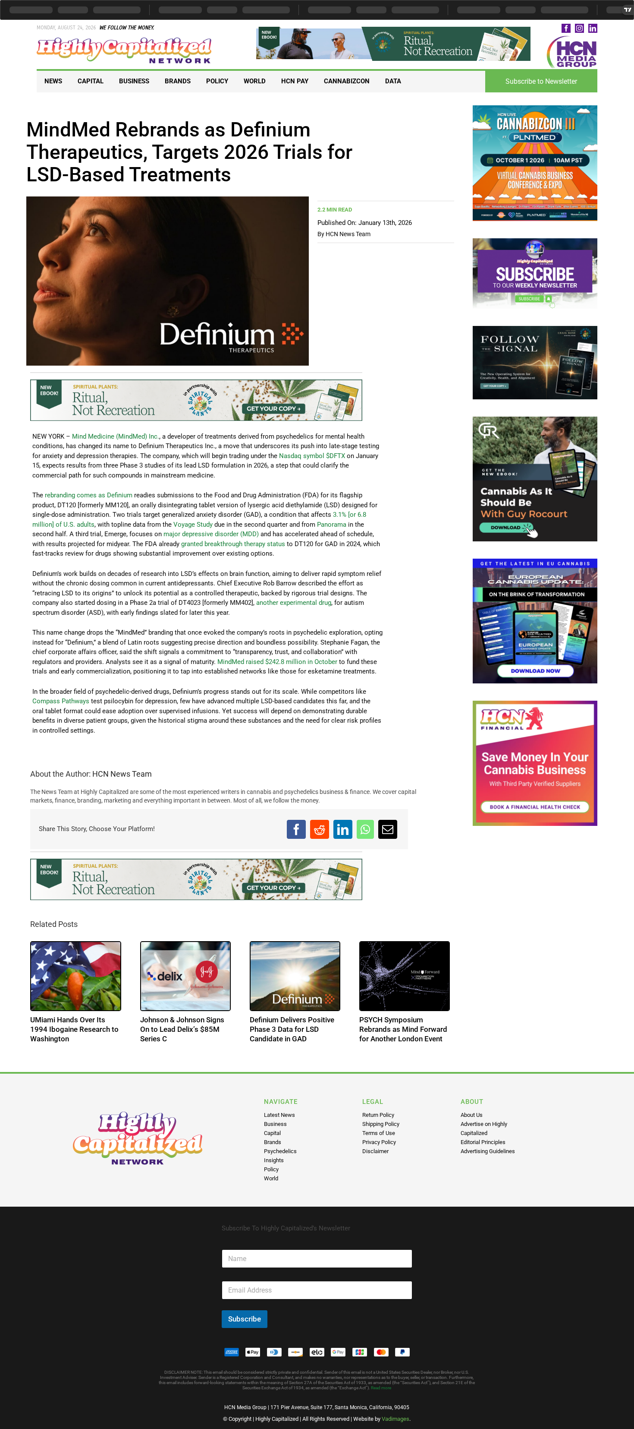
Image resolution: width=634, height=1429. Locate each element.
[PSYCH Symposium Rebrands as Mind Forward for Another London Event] (404, 976)
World (271, 1178)
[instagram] (579, 28)
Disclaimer (375, 1151)
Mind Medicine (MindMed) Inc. (115, 436)
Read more (381, 1387)
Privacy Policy (379, 1142)
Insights (274, 1160)
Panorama (331, 524)
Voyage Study (193, 524)
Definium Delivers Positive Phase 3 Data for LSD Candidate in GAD (292, 1029)
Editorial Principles (483, 1142)
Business (275, 1124)
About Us (472, 1115)
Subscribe (244, 1319)
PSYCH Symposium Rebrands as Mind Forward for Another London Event (403, 1029)
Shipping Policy (380, 1124)
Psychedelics (280, 1151)
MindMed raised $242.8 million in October (277, 662)
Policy (271, 1169)
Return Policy (378, 1115)
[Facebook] (296, 829)
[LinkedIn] (343, 829)
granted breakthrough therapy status (233, 544)
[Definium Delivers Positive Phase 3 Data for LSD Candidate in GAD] (295, 976)
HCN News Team (348, 234)
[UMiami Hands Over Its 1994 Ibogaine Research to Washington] (75, 976)
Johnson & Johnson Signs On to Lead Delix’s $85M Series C (182, 1029)
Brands (272, 1142)
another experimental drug (293, 603)
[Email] (387, 829)
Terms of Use (378, 1133)
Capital (272, 1133)
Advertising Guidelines (488, 1151)
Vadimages (395, 1419)
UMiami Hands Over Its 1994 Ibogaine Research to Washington (74, 1029)
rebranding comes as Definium (88, 495)
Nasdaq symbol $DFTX (312, 456)
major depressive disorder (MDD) (211, 534)
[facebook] (566, 28)
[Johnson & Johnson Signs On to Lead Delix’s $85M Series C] (185, 976)
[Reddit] (319, 829)
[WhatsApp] (365, 829)
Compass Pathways (60, 701)
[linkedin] (592, 28)
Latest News (279, 1115)
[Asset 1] (125, 40)
